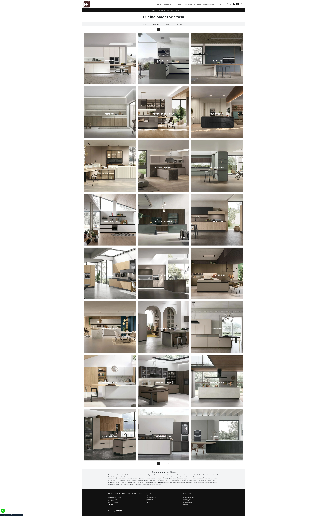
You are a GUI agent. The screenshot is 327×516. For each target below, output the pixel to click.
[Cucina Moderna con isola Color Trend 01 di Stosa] (217, 112)
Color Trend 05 (110, 221)
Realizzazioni (190, 4)
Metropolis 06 (109, 383)
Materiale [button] (156, 24)
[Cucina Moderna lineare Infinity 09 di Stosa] (217, 219)
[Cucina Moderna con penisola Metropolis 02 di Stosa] (110, 327)
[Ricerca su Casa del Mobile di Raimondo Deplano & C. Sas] (227, 4)
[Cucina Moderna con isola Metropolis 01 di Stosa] (217, 273)
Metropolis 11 (217, 383)
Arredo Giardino (187, 502)
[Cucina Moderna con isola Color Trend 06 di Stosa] (163, 219)
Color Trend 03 (163, 168)
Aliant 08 (110, 114)
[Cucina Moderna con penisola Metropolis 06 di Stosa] (110, 381)
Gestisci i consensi (17, 515)
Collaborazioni (209, 4)
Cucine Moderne (161, 10)
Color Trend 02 (110, 168)
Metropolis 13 (163, 436)
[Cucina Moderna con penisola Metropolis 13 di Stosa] (163, 434)
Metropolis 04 (163, 329)
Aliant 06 (163, 60)
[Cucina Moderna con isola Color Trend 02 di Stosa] (110, 166)
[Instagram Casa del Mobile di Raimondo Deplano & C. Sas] (237, 4)
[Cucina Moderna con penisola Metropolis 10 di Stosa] (163, 381)
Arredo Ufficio (187, 501)
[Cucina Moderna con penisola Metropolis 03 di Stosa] (163, 273)
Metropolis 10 (163, 383)
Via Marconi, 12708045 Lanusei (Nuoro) (114, 496)
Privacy (3, 515)
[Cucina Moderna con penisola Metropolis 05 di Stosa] (217, 327)
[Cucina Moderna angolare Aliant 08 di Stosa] (110, 112)
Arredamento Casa (188, 497)
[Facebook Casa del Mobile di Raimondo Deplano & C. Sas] (234, 4)
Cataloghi (179, 4)
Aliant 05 (110, 60)
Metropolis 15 (217, 436)
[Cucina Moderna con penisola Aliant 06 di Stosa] (163, 58)
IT (231, 4)
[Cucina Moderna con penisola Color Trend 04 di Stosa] (217, 166)
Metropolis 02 (109, 329)
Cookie (8, 515)
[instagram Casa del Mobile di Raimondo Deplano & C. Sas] (112, 504)
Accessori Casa (187, 499)
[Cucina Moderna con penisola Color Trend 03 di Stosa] (163, 166)
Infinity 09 (217, 221)
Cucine (154, 10)
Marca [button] (145, 24)
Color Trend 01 (217, 114)
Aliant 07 (217, 60)
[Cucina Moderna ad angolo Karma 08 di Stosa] (110, 273)
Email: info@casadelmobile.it (116, 501)
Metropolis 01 (217, 275)
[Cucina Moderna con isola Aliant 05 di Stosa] (110, 58)
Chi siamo (148, 496)
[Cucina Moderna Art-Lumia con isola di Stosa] (163, 112)
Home (149, 10)
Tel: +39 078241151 (113, 499)
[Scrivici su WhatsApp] (3, 511)
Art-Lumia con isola (163, 114)
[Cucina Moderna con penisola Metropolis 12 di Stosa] (110, 434)
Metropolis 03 (163, 275)
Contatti (221, 4)
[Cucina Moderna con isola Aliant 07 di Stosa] (217, 58)
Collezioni (168, 4)
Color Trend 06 (163, 221)
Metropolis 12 (109, 436)
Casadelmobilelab (151, 497)
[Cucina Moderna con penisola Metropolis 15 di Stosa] (217, 434)
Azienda (159, 4)
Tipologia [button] (167, 24)
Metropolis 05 (217, 329)
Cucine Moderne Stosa (173, 10)
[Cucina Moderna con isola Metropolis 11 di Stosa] (217, 381)
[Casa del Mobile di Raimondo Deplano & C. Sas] (86, 4)
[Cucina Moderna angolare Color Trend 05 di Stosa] (110, 219)
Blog (199, 4)
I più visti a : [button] (180, 24)
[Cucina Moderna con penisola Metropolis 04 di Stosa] (163, 327)
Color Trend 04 (217, 168)
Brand (147, 501)
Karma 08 (110, 275)
